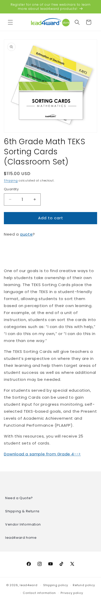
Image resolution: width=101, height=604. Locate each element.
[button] (10, 22)
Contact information (39, 593)
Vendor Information (23, 524)
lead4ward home (21, 537)
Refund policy (84, 585)
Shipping (11, 181)
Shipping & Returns (22, 511)
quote (26, 234)
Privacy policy (72, 593)
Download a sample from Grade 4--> (42, 454)
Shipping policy (55, 585)
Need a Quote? (19, 498)
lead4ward (28, 585)
